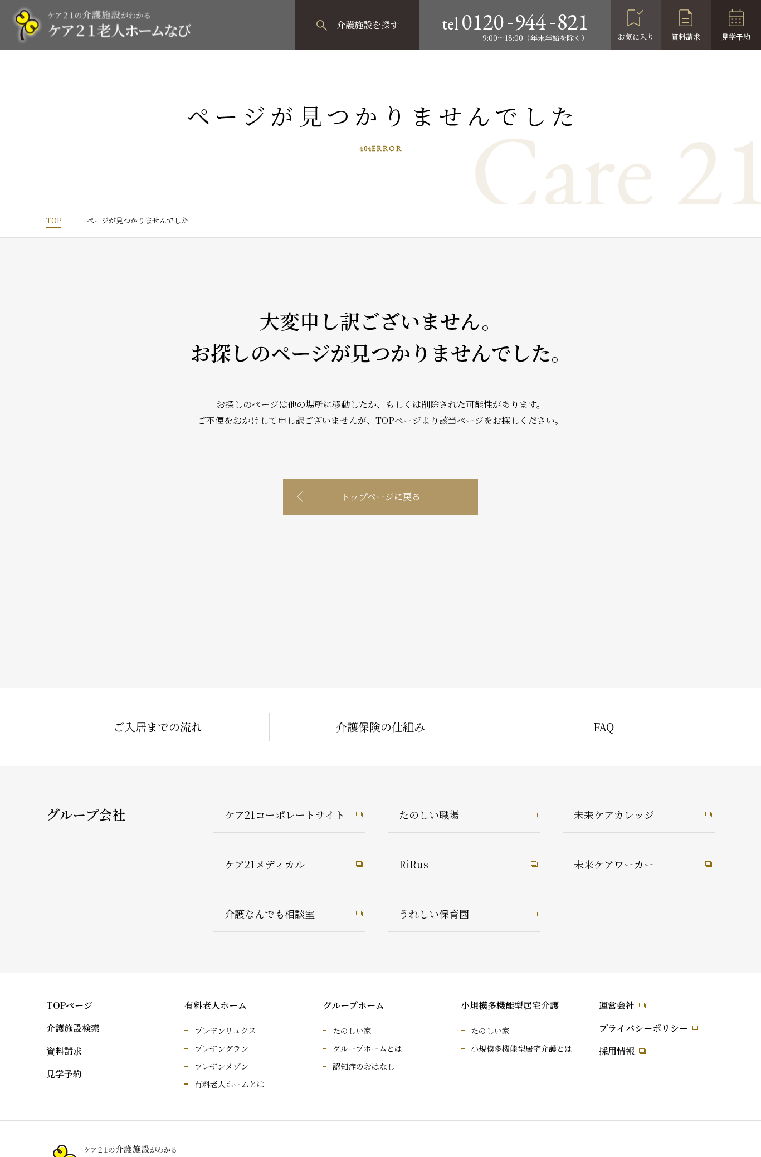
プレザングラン (221, 1048)
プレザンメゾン (221, 1066)
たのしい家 (352, 1030)
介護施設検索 (73, 1028)
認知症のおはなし (364, 1066)
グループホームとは (367, 1048)
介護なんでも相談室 (270, 913)
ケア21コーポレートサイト (285, 814)
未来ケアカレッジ (614, 814)
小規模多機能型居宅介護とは (521, 1048)
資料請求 (685, 36)
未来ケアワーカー (614, 864)
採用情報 (617, 1050)
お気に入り (636, 36)
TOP (53, 220)
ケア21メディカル (265, 864)
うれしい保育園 (434, 913)
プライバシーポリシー (643, 1028)
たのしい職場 (429, 814)
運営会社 (617, 1005)
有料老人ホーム (215, 1005)
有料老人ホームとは (229, 1084)
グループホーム (353, 1005)
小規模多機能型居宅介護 (510, 1005)
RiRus (413, 864)
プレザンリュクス (225, 1030)
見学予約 (735, 36)
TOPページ (69, 1005)
